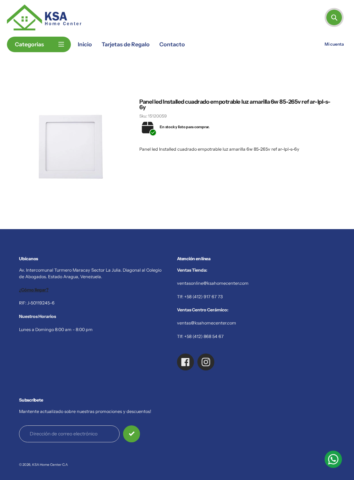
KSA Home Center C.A (50, 464)
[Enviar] (131, 433)
